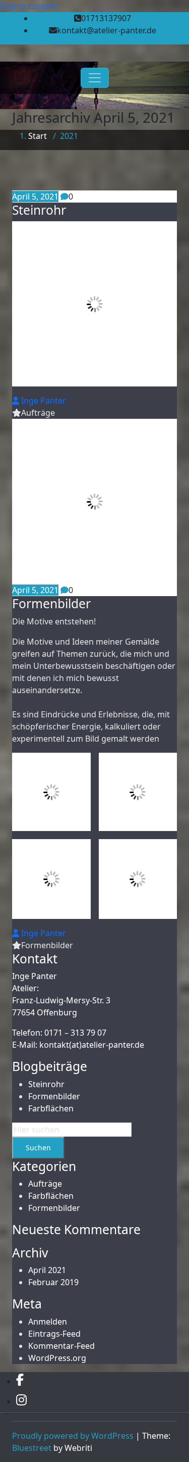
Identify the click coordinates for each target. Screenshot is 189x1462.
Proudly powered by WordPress (73, 1435)
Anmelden (47, 1321)
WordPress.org (57, 1357)
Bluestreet (31, 1447)
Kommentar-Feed (61, 1345)
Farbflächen (51, 1108)
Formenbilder (51, 603)
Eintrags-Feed (54, 1333)
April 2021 (47, 1270)
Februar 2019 (53, 1282)
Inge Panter (42, 400)
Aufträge (38, 412)
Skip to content (29, 6)
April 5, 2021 (35, 196)
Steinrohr (39, 210)
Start (37, 135)
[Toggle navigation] (95, 78)
